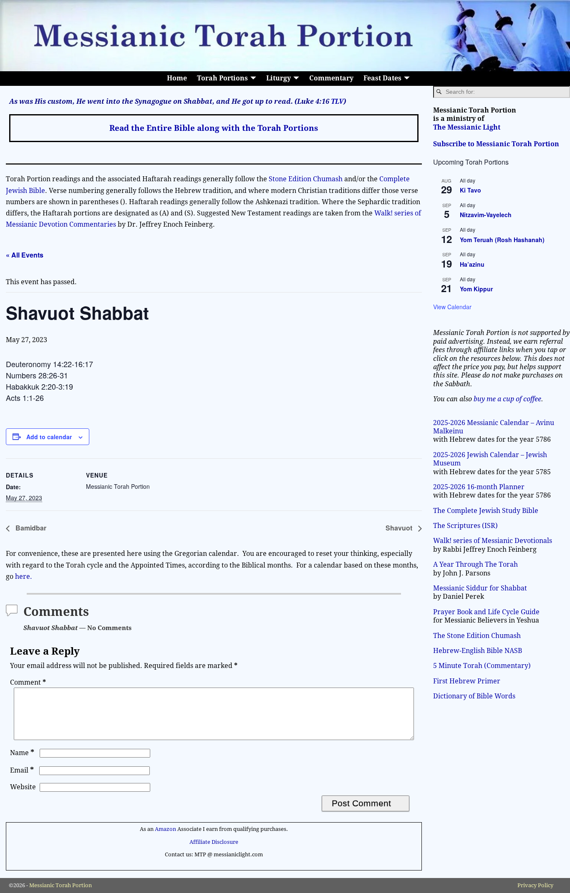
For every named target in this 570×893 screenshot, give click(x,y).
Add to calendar (49, 437)
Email (22, 770)
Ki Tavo (470, 190)
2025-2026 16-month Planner (479, 487)
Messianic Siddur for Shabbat (480, 588)
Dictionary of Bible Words (474, 696)
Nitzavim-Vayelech (486, 214)
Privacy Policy (535, 885)
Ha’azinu (472, 264)
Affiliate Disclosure (213, 842)
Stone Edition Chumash (306, 179)
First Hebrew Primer (466, 681)
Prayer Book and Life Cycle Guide (486, 612)
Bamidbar (30, 528)
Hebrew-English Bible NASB (477, 651)
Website (23, 787)
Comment (28, 682)
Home (177, 78)
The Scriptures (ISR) (465, 526)
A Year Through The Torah (475, 564)
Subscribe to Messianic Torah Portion (496, 144)
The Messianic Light (466, 127)
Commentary (331, 78)
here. (23, 576)
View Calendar (452, 307)
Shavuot (400, 528)
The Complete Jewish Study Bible (485, 511)
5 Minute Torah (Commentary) (482, 666)
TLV (337, 101)
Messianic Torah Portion (60, 885)
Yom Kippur (476, 289)
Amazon (165, 829)
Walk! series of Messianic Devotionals (492, 541)
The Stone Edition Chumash (477, 636)
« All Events (24, 255)
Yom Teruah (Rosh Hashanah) (502, 239)
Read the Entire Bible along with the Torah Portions (213, 128)
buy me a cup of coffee (507, 399)
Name (22, 753)
